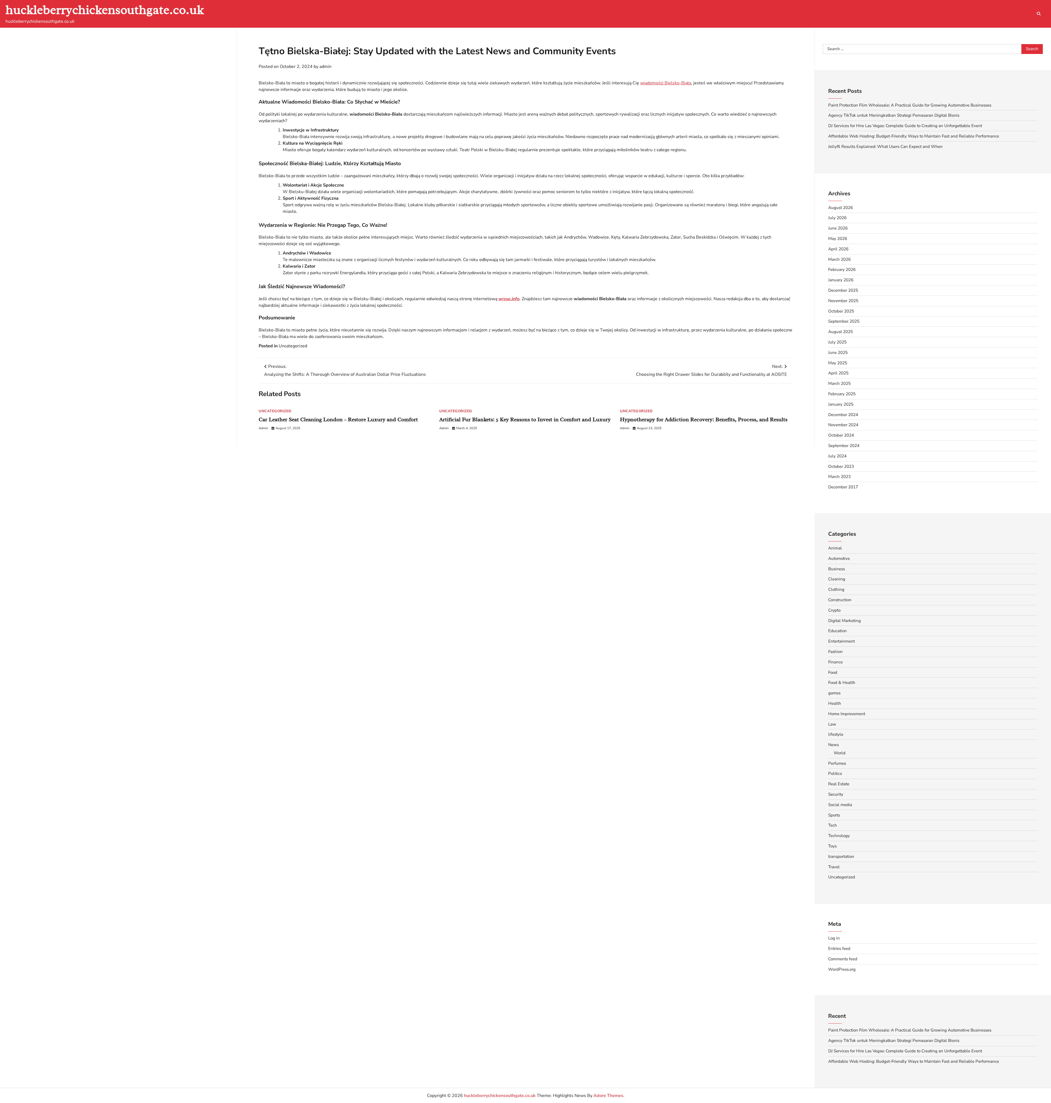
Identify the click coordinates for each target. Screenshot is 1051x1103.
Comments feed (842, 959)
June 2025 (838, 352)
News (833, 744)
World (839, 753)
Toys (832, 846)
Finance (835, 662)
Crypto (834, 610)
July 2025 (837, 342)
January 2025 (840, 404)
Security (835, 794)
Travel (834, 867)
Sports (834, 815)
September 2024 (843, 445)
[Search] (1039, 14)
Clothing (836, 589)
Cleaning (836, 579)
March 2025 (839, 383)
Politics (835, 773)
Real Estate (838, 784)
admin (325, 67)
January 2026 (840, 280)
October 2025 (841, 311)
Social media (840, 804)
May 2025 (837, 363)
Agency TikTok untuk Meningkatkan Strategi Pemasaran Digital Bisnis (893, 115)
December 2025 (843, 290)
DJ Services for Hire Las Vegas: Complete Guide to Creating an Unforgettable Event (905, 125)
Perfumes (837, 763)
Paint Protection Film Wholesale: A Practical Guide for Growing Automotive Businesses (909, 105)
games (834, 693)
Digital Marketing (844, 620)
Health (834, 703)
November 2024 (843, 425)
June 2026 (838, 228)
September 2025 (843, 321)
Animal (835, 548)
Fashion (835, 651)
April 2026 (838, 249)
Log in (834, 938)
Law (832, 724)
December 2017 (843, 487)
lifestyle (835, 734)
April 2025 (838, 373)
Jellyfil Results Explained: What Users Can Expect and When (885, 146)
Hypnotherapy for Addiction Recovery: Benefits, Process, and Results (703, 419)
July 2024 (837, 456)
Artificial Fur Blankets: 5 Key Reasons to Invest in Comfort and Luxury (525, 419)
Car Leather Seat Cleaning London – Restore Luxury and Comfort (338, 419)
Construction (839, 600)
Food (832, 672)
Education (837, 631)
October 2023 (841, 466)
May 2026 (837, 238)
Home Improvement (846, 714)
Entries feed (839, 948)
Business (836, 569)
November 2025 (843, 300)
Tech (832, 825)
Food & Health (841, 682)
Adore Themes (608, 1096)
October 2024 (841, 435)
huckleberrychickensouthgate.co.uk (104, 10)
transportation (841, 856)
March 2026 (839, 259)
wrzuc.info (508, 299)
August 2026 (840, 207)
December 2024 (843, 414)
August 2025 (840, 331)
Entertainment (841, 641)
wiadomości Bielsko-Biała (665, 83)
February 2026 (842, 269)
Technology (839, 835)
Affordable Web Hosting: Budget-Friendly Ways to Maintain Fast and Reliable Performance (913, 136)
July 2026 (837, 217)
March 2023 (839, 476)
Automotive (839, 558)
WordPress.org (842, 969)
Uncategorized (293, 346)
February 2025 (842, 394)
